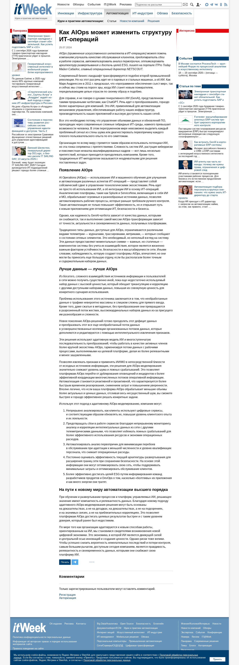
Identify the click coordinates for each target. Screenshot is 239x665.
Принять (217, 659)
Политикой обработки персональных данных (107, 660)
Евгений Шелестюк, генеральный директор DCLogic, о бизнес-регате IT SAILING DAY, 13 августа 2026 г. (32, 153)
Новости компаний (132, 21)
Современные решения (206, 641)
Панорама (20, 30)
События (94, 4)
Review (195, 636)
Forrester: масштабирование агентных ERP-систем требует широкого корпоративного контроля (210, 121)
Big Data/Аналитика (107, 623)
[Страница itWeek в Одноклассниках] (221, 5)
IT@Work (110, 4)
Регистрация (67, 594)
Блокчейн (158, 623)
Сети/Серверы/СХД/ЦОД (110, 645)
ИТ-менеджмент (105, 636)
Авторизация (67, 597)
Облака (162, 13)
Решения (154, 21)
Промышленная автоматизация (145, 641)
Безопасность (182, 13)
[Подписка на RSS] (225, 5)
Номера (185, 636)
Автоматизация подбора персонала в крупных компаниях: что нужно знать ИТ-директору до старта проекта (202, 192)
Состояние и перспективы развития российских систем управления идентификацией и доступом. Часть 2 (32, 125)
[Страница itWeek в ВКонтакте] (216, 5)
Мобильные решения (128, 636)
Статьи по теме (190, 86)
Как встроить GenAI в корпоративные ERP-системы (210, 143)
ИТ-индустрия (142, 13)
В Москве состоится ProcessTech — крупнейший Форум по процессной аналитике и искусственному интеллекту (202, 66)
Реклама (126, 4)
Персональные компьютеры (111, 641)
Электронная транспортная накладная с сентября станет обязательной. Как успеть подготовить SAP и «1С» (32, 41)
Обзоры (78, 4)
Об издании (56, 623)
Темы (184, 645)
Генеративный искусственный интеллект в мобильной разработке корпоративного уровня (32, 69)
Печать (65, 562)
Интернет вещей (105, 632)
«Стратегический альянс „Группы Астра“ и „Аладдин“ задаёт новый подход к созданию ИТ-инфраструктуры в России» (32, 97)
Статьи (111, 21)
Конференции (215, 632)
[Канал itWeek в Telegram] (211, 5)
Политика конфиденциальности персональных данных (42, 637)
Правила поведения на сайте (28, 648)
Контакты (81, 623)
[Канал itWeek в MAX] (206, 5)
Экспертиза (187, 632)
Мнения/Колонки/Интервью (195, 623)
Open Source (126, 623)
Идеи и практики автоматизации (31, 18)
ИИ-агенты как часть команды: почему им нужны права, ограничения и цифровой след (210, 165)
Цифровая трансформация (140, 645)
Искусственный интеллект (131, 632)
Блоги (192, 645)
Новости (63, 4)
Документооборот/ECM (109, 628)
